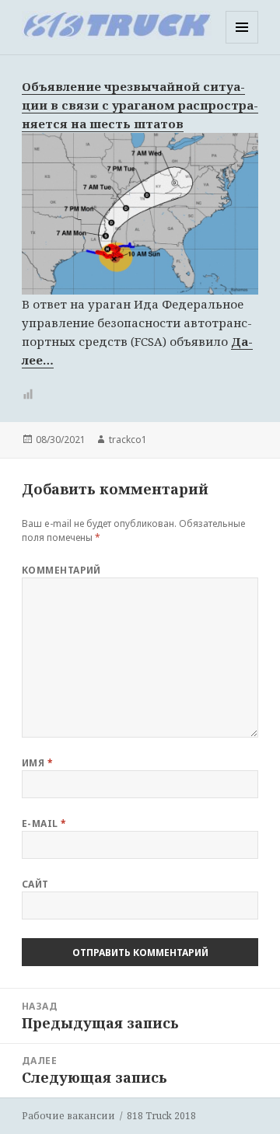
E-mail (44, 823)
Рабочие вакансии (68, 1115)
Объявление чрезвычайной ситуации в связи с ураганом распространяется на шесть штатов (140, 105)
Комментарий (61, 570)
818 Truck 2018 (161, 1115)
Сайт (35, 884)
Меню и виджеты (242, 43)
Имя (37, 762)
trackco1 (128, 439)
